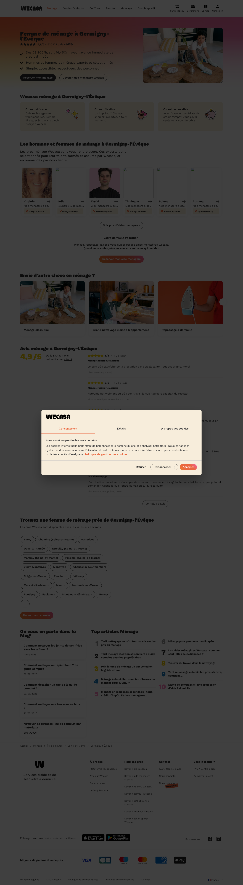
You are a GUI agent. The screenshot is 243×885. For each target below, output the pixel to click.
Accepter (188, 467)
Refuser (141, 467)
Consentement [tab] (68, 428)
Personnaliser (162, 467)
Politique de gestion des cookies (106, 454)
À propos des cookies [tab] (175, 428)
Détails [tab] (121, 428)
